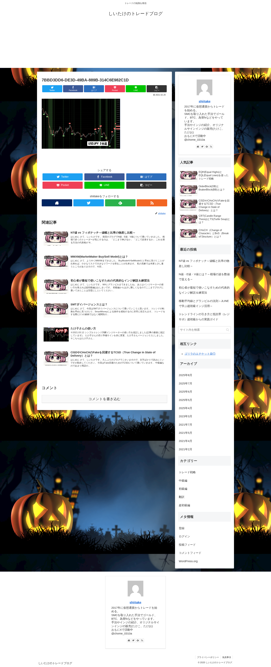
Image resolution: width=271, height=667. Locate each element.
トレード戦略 (187, 472)
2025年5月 (185, 400)
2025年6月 (185, 391)
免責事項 (226, 657)
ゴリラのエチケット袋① (199, 353)
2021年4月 (185, 441)
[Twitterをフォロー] (88, 202)
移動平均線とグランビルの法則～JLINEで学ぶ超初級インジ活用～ (204, 303)
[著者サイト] (57, 202)
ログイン (184, 536)
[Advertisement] (135, 46)
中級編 (183, 480)
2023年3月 (185, 416)
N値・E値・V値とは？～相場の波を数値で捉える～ (204, 277)
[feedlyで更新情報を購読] (120, 202)
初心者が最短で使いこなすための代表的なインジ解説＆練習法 (204, 290)
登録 (181, 528)
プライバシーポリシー (208, 657)
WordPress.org (188, 561)
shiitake (204, 101)
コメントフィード (190, 552)
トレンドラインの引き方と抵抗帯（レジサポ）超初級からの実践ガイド (204, 317)
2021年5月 (185, 432)
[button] (227, 330)
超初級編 (184, 505)
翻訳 (181, 497)
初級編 (183, 488)
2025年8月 (185, 375)
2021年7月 (185, 424)
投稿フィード (187, 544)
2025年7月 (185, 383)
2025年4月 (185, 408)
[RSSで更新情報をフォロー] (152, 202)
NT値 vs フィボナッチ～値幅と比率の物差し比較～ (204, 263)
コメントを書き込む (104, 399)
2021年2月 (185, 449)
